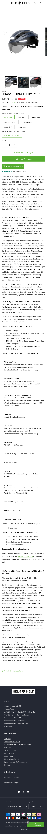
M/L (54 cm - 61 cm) (12, 136)
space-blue (8, 117)
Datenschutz (9, 753)
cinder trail (8, 127)
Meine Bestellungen (11, 783)
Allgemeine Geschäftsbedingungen (17, 744)
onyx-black (22, 117)
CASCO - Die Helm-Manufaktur (16, 715)
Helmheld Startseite (11, 778)
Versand (14, 102)
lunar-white (36, 117)
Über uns (7, 747)
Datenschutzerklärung (11, 826)
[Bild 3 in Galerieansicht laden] (36, 82)
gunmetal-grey (26, 122)
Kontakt (7, 765)
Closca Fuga (9, 709)
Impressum (8, 756)
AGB (21, 826)
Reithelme (8, 727)
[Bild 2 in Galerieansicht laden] (23, 82)
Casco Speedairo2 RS (12, 706)
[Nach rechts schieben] (44, 82)
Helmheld (14, 822)
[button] (6, 3)
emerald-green (9, 122)
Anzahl (4, 140)
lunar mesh (22, 127)
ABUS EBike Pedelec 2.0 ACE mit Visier (19, 712)
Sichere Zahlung (10, 750)
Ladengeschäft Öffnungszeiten (16, 762)
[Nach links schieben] (2, 82)
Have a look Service (25, 556)
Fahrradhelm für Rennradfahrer (16, 724)
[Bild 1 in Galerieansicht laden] (11, 82)
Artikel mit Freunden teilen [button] (13, 671)
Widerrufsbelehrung (12, 741)
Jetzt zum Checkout (24, 159)
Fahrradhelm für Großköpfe (14, 721)
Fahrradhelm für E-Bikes (13, 718)
